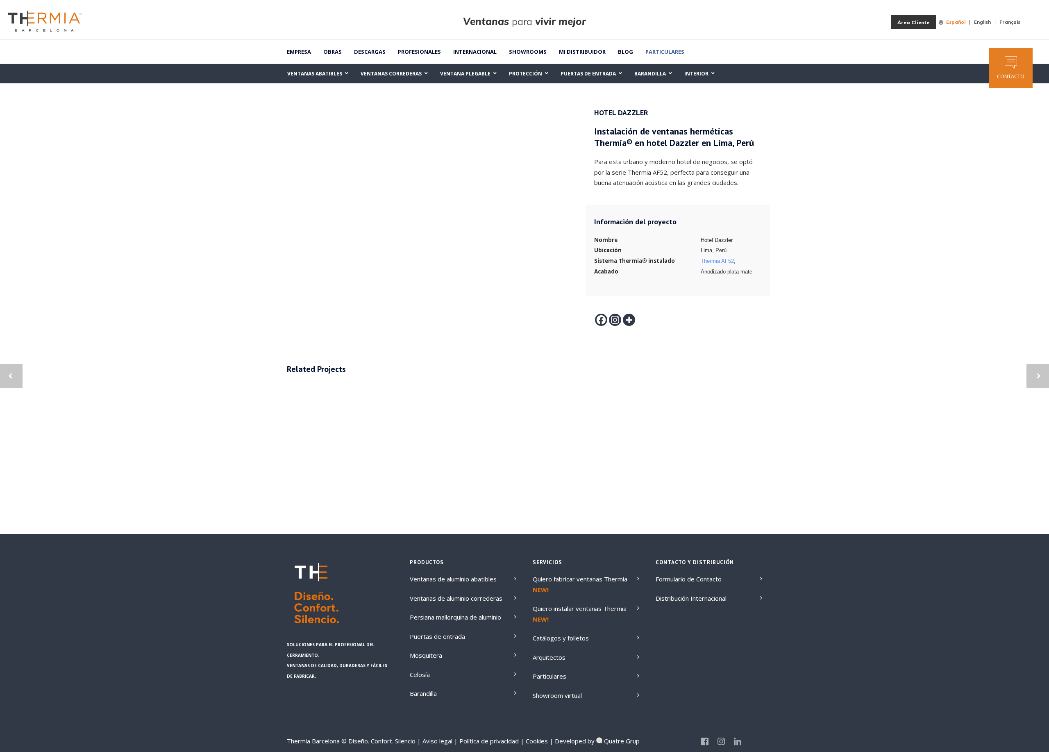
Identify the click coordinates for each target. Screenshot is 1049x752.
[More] (629, 320)
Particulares (664, 51)
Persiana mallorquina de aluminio (455, 617)
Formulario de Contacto (689, 579)
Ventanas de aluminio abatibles (453, 579)
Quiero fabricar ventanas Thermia (580, 579)
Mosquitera (426, 655)
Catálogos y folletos (561, 638)
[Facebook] (601, 320)
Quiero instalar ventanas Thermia (580, 608)
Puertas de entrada (437, 636)
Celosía (420, 674)
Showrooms (528, 51)
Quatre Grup (621, 741)
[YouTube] (754, 741)
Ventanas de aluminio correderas (456, 598)
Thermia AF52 (717, 261)
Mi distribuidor (582, 51)
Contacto (1010, 76)
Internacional (475, 51)
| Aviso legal (434, 741)
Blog (625, 51)
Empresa (299, 51)
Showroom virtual (557, 695)
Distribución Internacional (691, 598)
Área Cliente (913, 22)
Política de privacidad (488, 741)
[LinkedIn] (737, 741)
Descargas (370, 51)
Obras (332, 51)
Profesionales (419, 51)
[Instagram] (615, 320)
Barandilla (423, 693)
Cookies (536, 741)
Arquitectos (549, 657)
